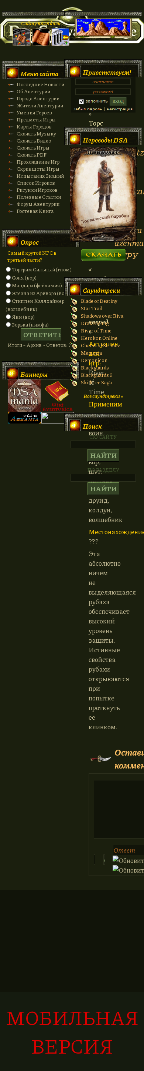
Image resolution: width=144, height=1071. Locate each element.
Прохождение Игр (38, 161)
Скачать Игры (33, 147)
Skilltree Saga (96, 382)
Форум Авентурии (38, 203)
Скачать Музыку (36, 133)
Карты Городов (34, 126)
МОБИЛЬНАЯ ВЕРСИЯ (72, 1031)
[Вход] (60, 44)
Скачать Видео (34, 140)
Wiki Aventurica (57, 395)
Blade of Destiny (99, 300)
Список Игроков (36, 182)
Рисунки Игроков (37, 189)
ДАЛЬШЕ (103, 252)
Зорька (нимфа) (30, 324)
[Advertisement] (72, 984)
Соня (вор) (24, 277)
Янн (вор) (23, 316)
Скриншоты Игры (38, 168)
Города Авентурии (38, 98)
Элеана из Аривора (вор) (40, 293)
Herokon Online (99, 337)
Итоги (15, 344)
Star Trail (91, 308)
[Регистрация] (41, 44)
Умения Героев (34, 112)
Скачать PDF (32, 154)
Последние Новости (40, 84)
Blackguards (95, 367)
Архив (34, 344)
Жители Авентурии (40, 105)
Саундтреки (101, 290)
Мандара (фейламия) (37, 285)
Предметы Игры (36, 119)
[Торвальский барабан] (103, 239)
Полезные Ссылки (39, 196)
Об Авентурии (33, 91)
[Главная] (22, 44)
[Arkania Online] (24, 421)
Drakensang (95, 323)
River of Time (96, 330)
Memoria (91, 352)
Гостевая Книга (35, 210)
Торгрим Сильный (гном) (42, 269)
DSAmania (24, 395)
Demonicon (94, 360)
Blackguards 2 (97, 374)
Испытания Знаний (40, 175)
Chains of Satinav (100, 345)
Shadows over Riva (102, 315)
